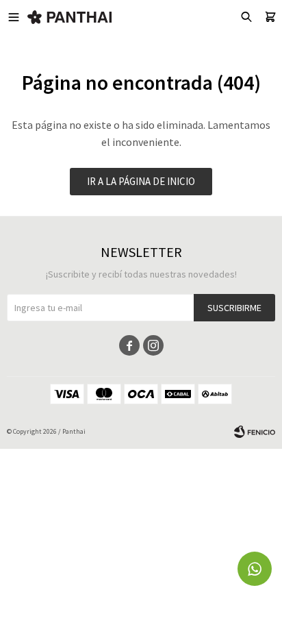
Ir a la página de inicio (141, 181)
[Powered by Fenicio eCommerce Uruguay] (254, 431)
